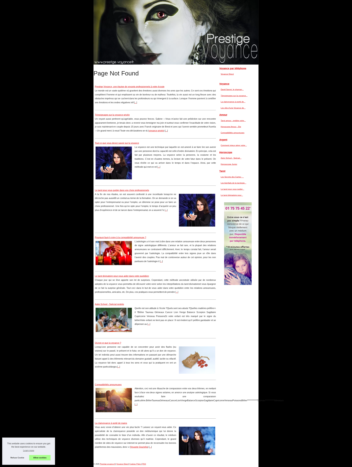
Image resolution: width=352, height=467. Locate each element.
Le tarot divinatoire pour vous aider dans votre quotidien (122, 276)
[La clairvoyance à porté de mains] (197, 440)
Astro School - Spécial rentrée (109, 304)
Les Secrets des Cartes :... (232, 177)
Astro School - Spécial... (231, 158)
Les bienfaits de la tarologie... (233, 183)
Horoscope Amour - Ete (231, 127)
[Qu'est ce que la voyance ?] (197, 360)
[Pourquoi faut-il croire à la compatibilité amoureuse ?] (114, 252)
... (135, 102)
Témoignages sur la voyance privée (112, 115)
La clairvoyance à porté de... (233, 102)
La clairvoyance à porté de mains (111, 423)
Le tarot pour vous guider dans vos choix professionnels (122, 190)
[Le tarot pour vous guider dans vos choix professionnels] (197, 210)
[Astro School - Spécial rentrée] (114, 319)
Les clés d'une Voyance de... (233, 108)
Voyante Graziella (139, 447)
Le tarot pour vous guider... (232, 189)
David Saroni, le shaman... (232, 89)
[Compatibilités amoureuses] (114, 399)
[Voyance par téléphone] (176, 32)
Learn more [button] (28, 450)
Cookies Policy (135, 464)
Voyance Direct (227, 74)
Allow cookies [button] (39, 458)
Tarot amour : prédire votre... (233, 120)
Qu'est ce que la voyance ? (108, 343)
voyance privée (156, 131)
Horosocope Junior (229, 164)
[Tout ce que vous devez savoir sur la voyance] (114, 162)
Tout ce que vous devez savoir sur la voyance (117, 143)
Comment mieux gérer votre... (234, 145)
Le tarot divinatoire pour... (232, 195)
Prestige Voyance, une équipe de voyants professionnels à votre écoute (129, 86)
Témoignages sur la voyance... (234, 96)
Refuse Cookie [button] (17, 458)
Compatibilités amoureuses (108, 384)
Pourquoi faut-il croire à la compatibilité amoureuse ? (120, 237)
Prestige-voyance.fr (107, 464)
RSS (144, 464)
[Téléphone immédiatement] (238, 284)
